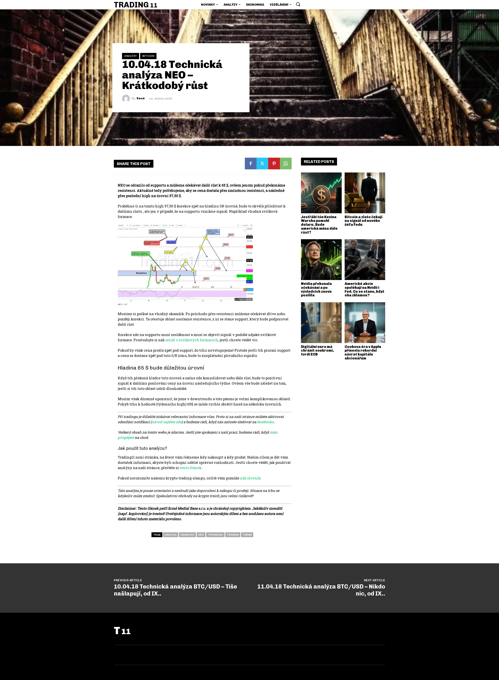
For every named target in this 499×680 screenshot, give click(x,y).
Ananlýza (187, 534)
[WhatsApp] (286, 163)
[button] (298, 4)
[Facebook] (251, 163)
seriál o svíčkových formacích (191, 340)
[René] (127, 98)
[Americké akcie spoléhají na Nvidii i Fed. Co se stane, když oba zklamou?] (365, 259)
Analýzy (130, 55)
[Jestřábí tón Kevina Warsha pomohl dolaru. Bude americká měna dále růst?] (321, 192)
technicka (215, 534)
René (141, 98)
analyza (171, 534)
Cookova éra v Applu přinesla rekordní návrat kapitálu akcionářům (363, 352)
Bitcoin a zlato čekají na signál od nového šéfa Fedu (363, 221)
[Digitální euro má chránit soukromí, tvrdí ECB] (321, 322)
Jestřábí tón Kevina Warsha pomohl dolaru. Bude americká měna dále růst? (319, 225)
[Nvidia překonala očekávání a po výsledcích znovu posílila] (321, 259)
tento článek (191, 467)
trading (233, 534)
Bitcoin (148, 55)
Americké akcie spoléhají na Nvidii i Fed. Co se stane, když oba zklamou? (364, 289)
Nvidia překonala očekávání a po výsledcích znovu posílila (316, 289)
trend (247, 534)
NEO (201, 534)
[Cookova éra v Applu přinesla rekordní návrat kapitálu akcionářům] (365, 322)
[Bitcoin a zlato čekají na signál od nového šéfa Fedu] (365, 192)
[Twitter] (262, 163)
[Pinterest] (274, 163)
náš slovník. (251, 478)
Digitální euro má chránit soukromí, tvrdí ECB (317, 351)
